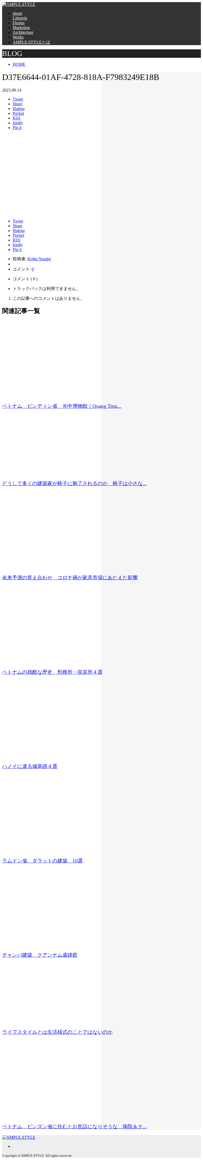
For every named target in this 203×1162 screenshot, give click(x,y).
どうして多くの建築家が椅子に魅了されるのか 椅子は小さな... (74, 483)
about (17, 13)
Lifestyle (20, 18)
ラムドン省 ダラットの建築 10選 (42, 861)
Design (19, 23)
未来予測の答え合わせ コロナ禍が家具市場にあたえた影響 (70, 577)
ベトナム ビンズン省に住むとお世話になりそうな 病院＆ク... (74, 1126)
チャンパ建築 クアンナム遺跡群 (39, 955)
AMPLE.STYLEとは (31, 42)
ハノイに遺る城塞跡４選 (29, 766)
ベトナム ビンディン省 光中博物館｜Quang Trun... (61, 406)
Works (18, 37)
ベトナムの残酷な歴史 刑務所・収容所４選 (52, 672)
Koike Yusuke (39, 259)
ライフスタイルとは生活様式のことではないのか (57, 1032)
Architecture (23, 32)
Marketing (21, 27)
